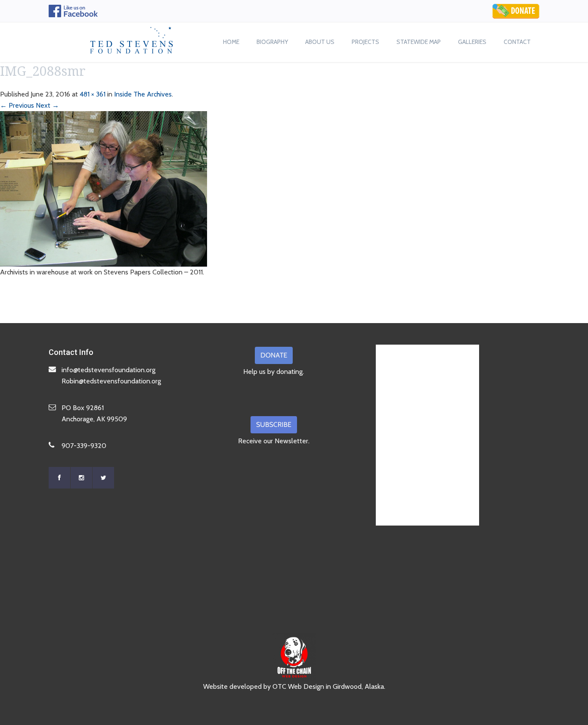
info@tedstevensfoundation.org (108, 370)
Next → (47, 105)
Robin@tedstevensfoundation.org (111, 381)
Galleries (472, 42)
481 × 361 (92, 94)
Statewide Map (418, 42)
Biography (272, 42)
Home (231, 42)
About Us (319, 42)
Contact (517, 42)
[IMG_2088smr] (103, 188)
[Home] (132, 38)
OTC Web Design (298, 686)
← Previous (17, 105)
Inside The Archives (143, 94)
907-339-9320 (84, 446)
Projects (365, 42)
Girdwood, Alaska (358, 686)
